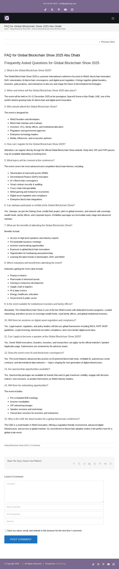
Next (112, 42)
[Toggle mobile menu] (113, 18)
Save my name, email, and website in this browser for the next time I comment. (44, 530)
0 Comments (35, 445)
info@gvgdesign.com (67, 4)
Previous (105, 42)
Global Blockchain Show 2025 (16, 445)
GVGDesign (61, 564)
